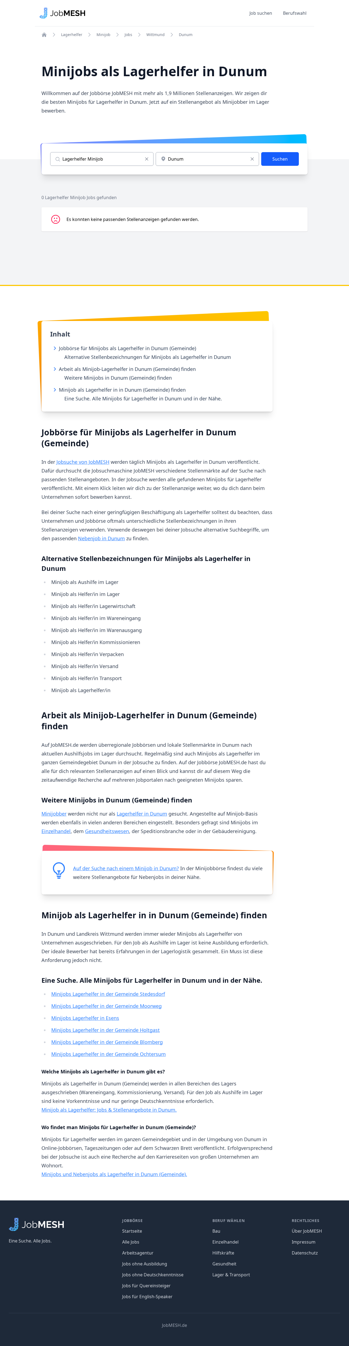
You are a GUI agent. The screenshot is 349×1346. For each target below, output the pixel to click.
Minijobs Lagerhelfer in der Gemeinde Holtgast (105, 1030)
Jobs (128, 34)
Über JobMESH (307, 1231)
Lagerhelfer (71, 34)
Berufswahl (294, 13)
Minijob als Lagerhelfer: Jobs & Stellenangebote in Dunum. (109, 1109)
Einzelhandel (56, 831)
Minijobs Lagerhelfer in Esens (85, 1018)
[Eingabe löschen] (146, 159)
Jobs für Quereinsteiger (146, 1286)
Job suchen (260, 13)
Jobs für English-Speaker (147, 1297)
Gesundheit (224, 1264)
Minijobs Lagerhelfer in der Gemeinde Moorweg (106, 1006)
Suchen (280, 159)
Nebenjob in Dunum (101, 538)
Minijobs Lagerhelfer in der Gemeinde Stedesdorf (108, 994)
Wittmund (155, 34)
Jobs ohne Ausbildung (144, 1264)
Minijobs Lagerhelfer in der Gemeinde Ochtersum (108, 1054)
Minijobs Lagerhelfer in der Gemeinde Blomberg (107, 1042)
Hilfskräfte (223, 1253)
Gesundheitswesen (107, 831)
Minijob (103, 34)
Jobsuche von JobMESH (82, 462)
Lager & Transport (231, 1275)
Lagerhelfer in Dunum (142, 813)
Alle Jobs (130, 1242)
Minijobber (54, 813)
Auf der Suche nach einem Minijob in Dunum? (126, 868)
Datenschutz (305, 1253)
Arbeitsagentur (138, 1253)
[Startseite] (44, 34)
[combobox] (207, 159)
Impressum (303, 1242)
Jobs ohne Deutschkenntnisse (152, 1275)
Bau (216, 1231)
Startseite (132, 1231)
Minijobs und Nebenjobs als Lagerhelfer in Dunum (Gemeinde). (114, 1174)
